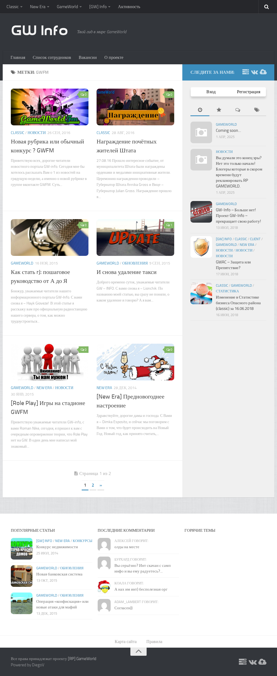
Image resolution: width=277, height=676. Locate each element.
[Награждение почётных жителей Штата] (135, 107)
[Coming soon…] (201, 132)
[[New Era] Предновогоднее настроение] (135, 362)
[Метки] (256, 110)
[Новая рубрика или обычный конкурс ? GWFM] (49, 107)
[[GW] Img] (263, 72)
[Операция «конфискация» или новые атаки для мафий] (21, 603)
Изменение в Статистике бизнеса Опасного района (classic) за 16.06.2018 (238, 303)
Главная (18, 57)
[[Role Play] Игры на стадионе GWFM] (49, 362)
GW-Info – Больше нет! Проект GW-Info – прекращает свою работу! (238, 216)
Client (255, 239)
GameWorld (67, 6)
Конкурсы (82, 541)
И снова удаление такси (127, 272)
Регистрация (248, 91)
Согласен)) (123, 607)
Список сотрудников (52, 57)
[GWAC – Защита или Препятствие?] (201, 247)
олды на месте (126, 546)
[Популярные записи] (218, 110)
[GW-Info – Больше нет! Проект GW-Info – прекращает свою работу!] (201, 212)
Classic (12, 6)
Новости (37, 132)
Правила (154, 641)
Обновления (135, 263)
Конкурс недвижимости (57, 546)
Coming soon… (228, 130)
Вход (211, 91)
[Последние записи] (199, 110)
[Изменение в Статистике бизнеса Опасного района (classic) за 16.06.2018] (201, 293)
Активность (129, 6)
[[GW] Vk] (254, 72)
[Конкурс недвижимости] (21, 549)
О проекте (113, 57)
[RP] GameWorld (82, 658)
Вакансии (88, 57)
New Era (37, 6)
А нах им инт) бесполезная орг (140, 589)
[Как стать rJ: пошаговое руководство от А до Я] (49, 237)
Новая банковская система (59, 574)
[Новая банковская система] (21, 576)
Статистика (227, 291)
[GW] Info (98, 6)
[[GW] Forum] (245, 72)
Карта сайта (126, 641)
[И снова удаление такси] (135, 237)
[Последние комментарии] (237, 110)
